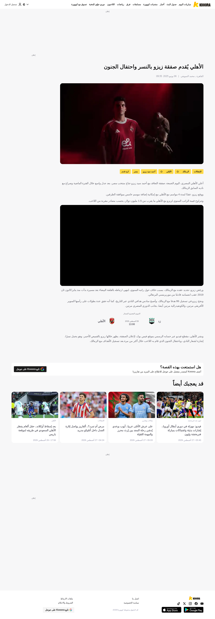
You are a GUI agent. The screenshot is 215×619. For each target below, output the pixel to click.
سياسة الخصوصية (131, 603)
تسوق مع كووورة (79, 4)
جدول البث (172, 4)
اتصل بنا (135, 598)
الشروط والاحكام (65, 603)
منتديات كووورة (150, 4)
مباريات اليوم (185, 4)
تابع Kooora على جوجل (27, 369)
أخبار (162, 4)
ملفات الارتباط (67, 598)
